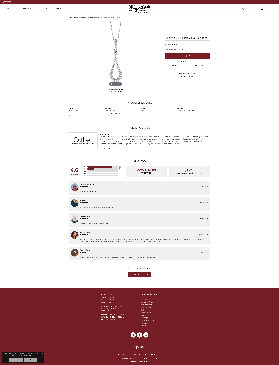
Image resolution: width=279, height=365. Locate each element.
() (120, 167)
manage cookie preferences (21, 356)
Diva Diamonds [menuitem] (146, 305)
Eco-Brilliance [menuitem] (146, 307)
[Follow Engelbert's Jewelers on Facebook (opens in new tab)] (139, 335)
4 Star (85, 169)
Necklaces (83, 17)
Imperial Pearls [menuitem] (146, 313)
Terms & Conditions (136, 355)
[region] (115, 54)
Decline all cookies (15, 360)
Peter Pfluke (85, 250)
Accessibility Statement (153, 355)
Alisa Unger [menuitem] (145, 300)
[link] (6, 2)
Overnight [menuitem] (144, 318)
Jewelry (44, 8)
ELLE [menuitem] (142, 310)
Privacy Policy (122, 355)
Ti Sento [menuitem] (144, 323)
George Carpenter (87, 184)
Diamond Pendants (93, 17)
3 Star (85, 171)
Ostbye (143, 110)
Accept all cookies (30, 360)
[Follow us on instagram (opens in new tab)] (133, 335)
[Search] (252, 9)
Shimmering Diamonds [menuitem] (150, 320)
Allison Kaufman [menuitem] (147, 302)
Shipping (176, 65)
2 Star (85, 173)
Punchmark (144, 361)
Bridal (10, 8)
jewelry (76, 17)
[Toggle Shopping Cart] (262, 9)
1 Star (85, 175)
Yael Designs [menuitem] (145, 326)
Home (70, 17)
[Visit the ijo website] (139, 347)
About (58, 8)
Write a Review (139, 275)
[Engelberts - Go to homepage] (139, 9)
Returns (199, 65)
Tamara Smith (85, 216)
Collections (27, 8)
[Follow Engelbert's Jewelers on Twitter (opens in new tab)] (145, 335)
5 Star (85, 167)
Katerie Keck (85, 232)
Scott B (83, 200)
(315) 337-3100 (115, 91)
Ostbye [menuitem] (143, 315)
